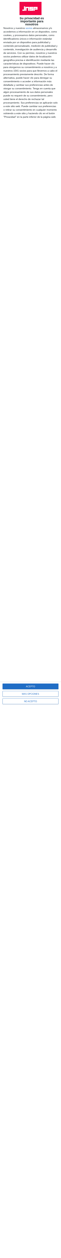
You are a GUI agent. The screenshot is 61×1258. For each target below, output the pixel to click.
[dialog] (30, 629)
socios (29, 28)
